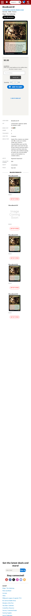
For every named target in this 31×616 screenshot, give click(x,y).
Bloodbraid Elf (13, 176)
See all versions (9, 17)
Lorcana (4, 593)
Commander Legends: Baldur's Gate (13, 10)
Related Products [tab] (15, 172)
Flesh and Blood (6, 590)
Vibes (4, 595)
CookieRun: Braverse (8, 608)
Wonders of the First (7, 603)
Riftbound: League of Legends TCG (11, 598)
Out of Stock (15, 199)
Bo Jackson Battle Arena (9, 600)
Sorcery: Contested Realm (9, 610)
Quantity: (6, 82)
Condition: (6, 66)
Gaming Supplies (7, 613)
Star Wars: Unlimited (8, 605)
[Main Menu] (2, 2)
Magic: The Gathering (8, 588)
